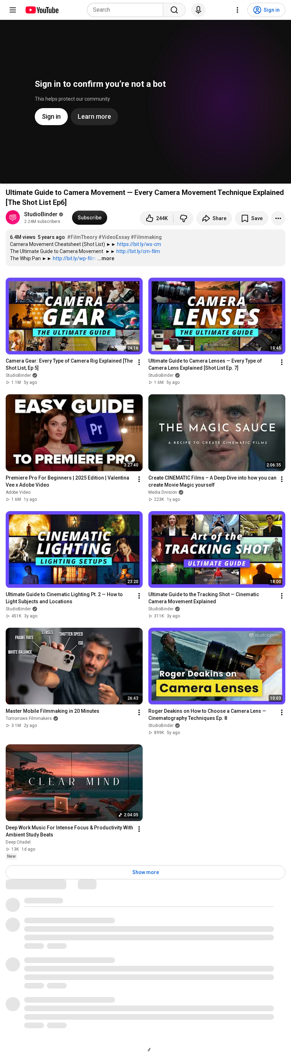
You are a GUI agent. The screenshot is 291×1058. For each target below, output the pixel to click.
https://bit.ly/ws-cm (139, 244)
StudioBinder (40, 214)
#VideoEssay (114, 237)
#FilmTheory (82, 237)
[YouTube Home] (42, 10)
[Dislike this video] (183, 218)
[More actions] (278, 218)
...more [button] (105, 258)
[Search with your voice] (198, 10)
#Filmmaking (146, 237)
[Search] (174, 10)
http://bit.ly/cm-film (138, 251)
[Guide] (13, 10)
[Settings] (237, 10)
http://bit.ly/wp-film (74, 258)
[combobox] (127, 10)
